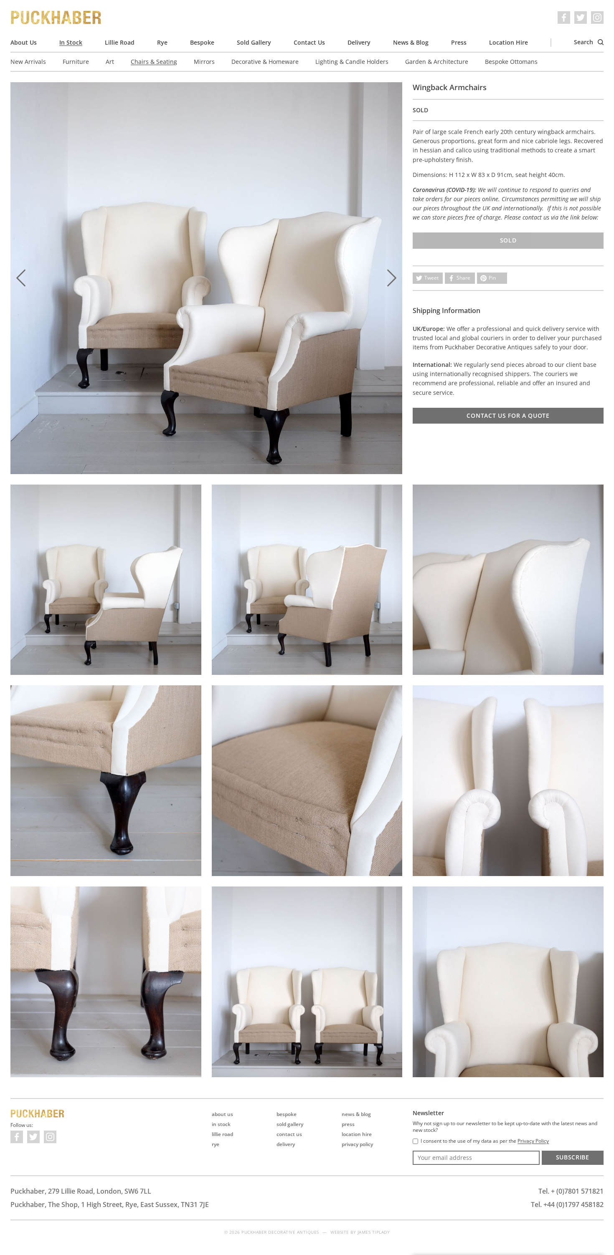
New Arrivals (28, 62)
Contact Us (309, 42)
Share (463, 277)
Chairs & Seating (154, 62)
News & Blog (411, 42)
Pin (492, 277)
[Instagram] (597, 17)
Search (584, 42)
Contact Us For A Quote (508, 415)
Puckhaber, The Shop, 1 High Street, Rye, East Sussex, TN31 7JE (109, 1204)
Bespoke (202, 42)
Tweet (431, 277)
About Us (23, 42)
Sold (508, 240)
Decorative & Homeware (265, 62)
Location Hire (508, 42)
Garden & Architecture (436, 62)
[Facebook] (564, 17)
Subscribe (572, 1157)
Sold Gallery (254, 42)
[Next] (391, 278)
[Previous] (20, 278)
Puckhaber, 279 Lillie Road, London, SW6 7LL (80, 1191)
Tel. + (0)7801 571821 (571, 1191)
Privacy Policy (357, 1144)
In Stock (70, 42)
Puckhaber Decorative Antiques (56, 17)
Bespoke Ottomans (511, 62)
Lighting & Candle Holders (351, 62)
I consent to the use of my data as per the (485, 1141)
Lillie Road (119, 42)
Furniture (76, 62)
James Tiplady (374, 1232)
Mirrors (204, 62)
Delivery (359, 42)
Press (459, 42)
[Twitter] (580, 17)
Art (110, 62)
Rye (162, 42)
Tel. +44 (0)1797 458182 (567, 1204)
